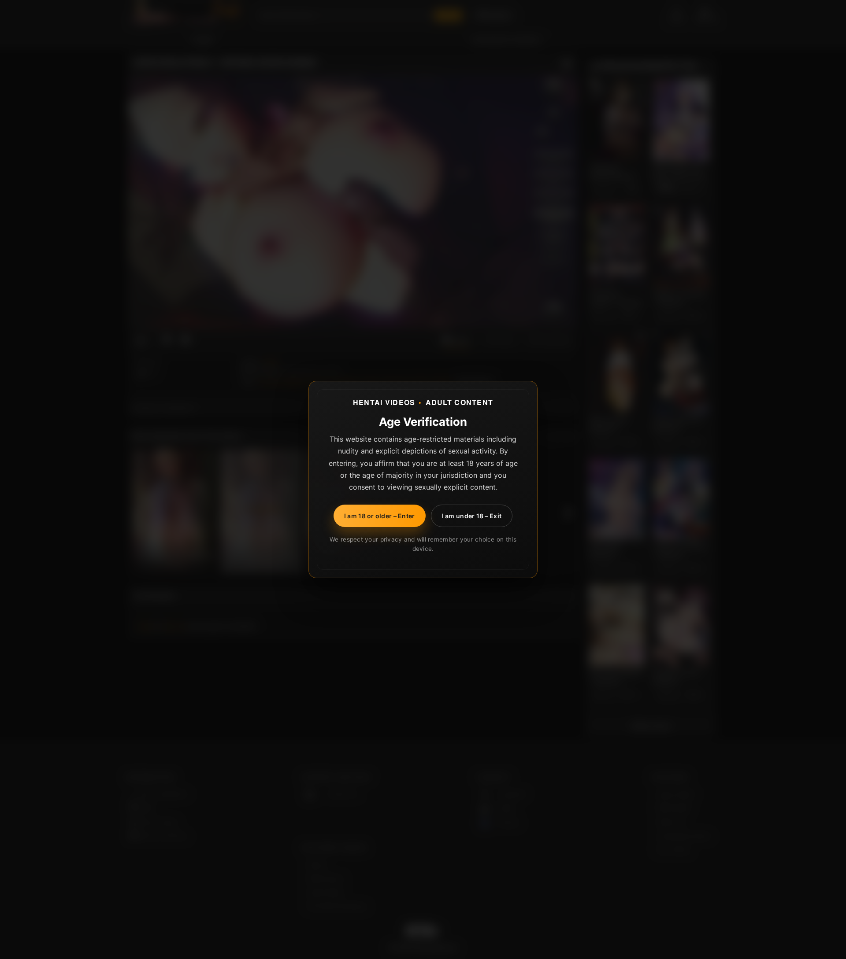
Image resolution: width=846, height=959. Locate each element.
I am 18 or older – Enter (379, 516)
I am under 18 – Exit (472, 516)
